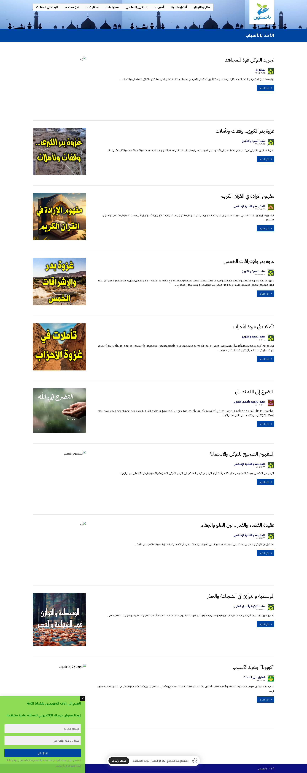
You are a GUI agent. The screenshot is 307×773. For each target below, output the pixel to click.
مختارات (260, 70)
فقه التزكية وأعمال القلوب (249, 402)
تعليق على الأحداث (254, 677)
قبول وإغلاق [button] (119, 761)
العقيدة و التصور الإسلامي (249, 206)
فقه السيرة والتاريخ (253, 141)
